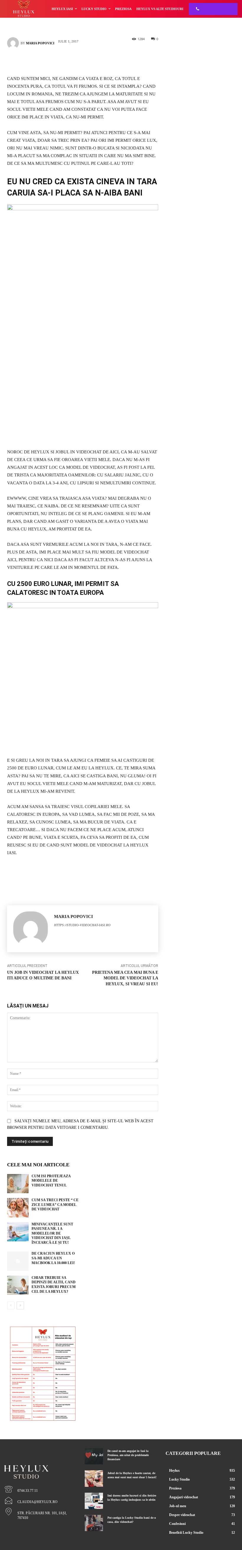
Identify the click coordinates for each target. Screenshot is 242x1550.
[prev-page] (10, 1305)
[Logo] (40, 1462)
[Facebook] (74, 61)
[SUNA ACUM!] (196, 9)
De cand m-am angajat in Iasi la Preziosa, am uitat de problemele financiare (128, 1455)
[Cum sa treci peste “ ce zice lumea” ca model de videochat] (18, 1207)
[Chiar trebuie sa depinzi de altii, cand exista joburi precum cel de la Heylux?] (18, 1285)
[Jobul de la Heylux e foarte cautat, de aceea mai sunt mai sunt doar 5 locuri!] (94, 1478)
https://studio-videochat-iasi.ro (82, 925)
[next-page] (20, 1305)
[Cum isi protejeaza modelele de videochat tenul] (18, 1183)
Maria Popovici (40, 43)
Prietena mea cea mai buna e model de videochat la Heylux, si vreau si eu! (125, 978)
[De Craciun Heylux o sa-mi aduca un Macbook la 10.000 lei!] (18, 1261)
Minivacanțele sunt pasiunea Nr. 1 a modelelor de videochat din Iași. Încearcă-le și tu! (52, 1233)
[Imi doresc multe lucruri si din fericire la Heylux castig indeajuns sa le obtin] (94, 1501)
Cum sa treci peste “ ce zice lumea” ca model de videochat (55, 1204)
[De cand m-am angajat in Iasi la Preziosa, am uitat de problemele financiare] (94, 1456)
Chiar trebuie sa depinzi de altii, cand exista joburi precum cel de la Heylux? (54, 1285)
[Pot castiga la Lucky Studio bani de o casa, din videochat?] (94, 1523)
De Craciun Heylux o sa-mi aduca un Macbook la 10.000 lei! (53, 1258)
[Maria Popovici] (14, 43)
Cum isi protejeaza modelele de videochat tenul (51, 1180)
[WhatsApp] (91, 61)
